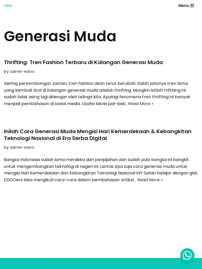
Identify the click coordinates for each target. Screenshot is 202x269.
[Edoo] (9, 5)
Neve (9, 263)
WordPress (55, 263)
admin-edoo (22, 71)
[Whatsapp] (187, 255)
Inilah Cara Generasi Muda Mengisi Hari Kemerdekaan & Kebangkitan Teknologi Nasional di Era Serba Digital (97, 135)
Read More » (140, 104)
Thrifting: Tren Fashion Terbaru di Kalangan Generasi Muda (83, 62)
